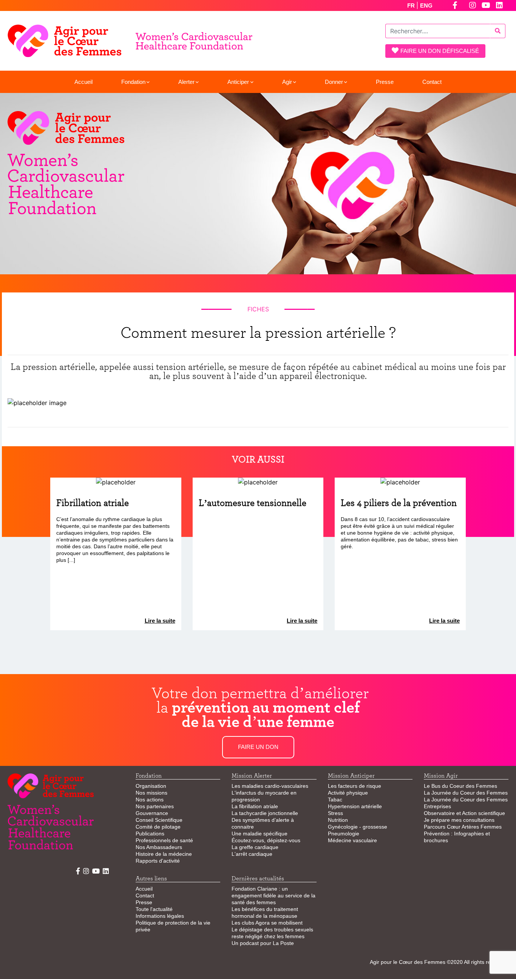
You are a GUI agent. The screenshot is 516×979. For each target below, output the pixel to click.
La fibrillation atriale (255, 806)
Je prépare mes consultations (459, 820)
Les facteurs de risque (354, 786)
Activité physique (348, 793)
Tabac (335, 800)
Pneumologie (343, 834)
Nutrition (338, 820)
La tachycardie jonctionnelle (265, 813)
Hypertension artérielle (355, 806)
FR (411, 5)
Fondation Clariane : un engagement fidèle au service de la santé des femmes (273, 895)
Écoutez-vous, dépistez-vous (266, 840)
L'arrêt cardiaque (252, 854)
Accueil (83, 82)
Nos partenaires (155, 806)
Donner (334, 82)
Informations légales (160, 916)
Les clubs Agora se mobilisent (267, 923)
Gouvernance (152, 813)
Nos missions (151, 793)
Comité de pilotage (158, 827)
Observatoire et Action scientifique (464, 813)
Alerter (186, 82)
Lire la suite (160, 620)
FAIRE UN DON (258, 747)
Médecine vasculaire (352, 840)
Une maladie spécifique (259, 834)
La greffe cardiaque (255, 847)
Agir (287, 82)
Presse (385, 82)
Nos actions (150, 800)
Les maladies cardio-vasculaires (270, 786)
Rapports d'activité (158, 861)
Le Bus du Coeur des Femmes (460, 786)
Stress (335, 813)
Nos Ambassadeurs (159, 847)
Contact (432, 82)
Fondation (133, 82)
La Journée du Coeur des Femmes (466, 793)
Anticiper (238, 82)
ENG (426, 5)
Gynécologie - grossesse (357, 827)
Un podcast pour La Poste (263, 943)
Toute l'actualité (154, 909)
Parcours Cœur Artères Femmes (463, 827)
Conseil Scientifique (159, 820)
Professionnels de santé (164, 840)
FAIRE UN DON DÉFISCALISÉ (439, 51)
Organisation (151, 786)
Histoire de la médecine (164, 854)
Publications (150, 834)
